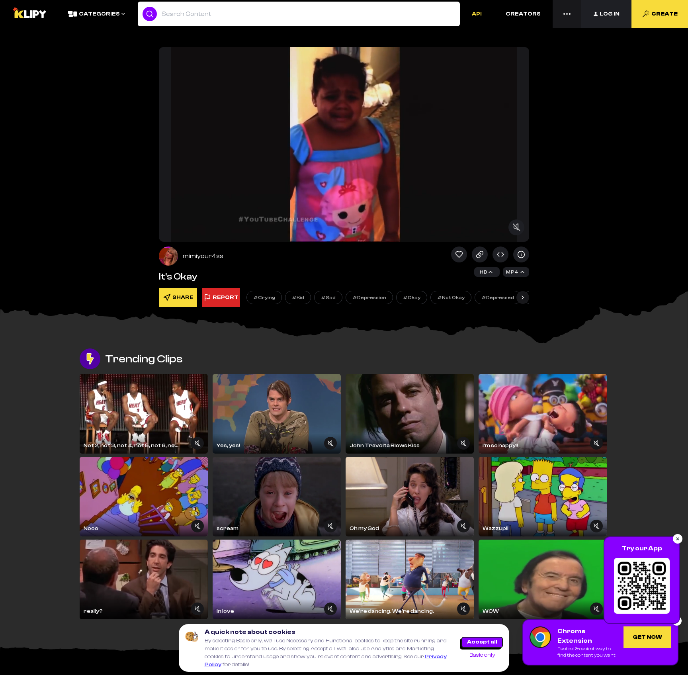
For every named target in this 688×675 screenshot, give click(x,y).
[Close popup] (677, 539)
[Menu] (567, 14)
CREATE (664, 14)
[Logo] (29, 14)
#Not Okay (451, 297)
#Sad (328, 297)
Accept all (482, 642)
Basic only (482, 655)
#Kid (298, 297)
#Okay (411, 297)
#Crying (264, 297)
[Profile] (168, 256)
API (477, 14)
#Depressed (497, 297)
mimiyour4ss (203, 256)
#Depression (369, 297)
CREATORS (523, 14)
